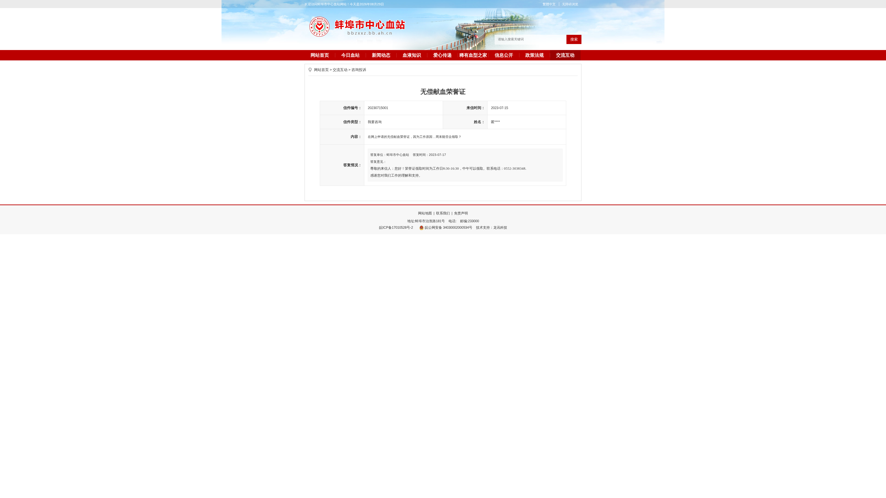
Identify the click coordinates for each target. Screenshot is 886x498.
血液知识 (412, 55)
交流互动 (565, 55)
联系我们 (443, 213)
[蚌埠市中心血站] (443, 29)
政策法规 (534, 55)
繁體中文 (549, 4)
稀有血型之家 (473, 55)
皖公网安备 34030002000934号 (448, 227)
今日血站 (350, 55)
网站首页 (320, 55)
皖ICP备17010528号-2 (396, 227)
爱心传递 (442, 55)
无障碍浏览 (570, 4)
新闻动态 (381, 55)
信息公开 (504, 55)
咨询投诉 (358, 70)
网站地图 (425, 213)
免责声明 (461, 213)
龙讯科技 (500, 227)
